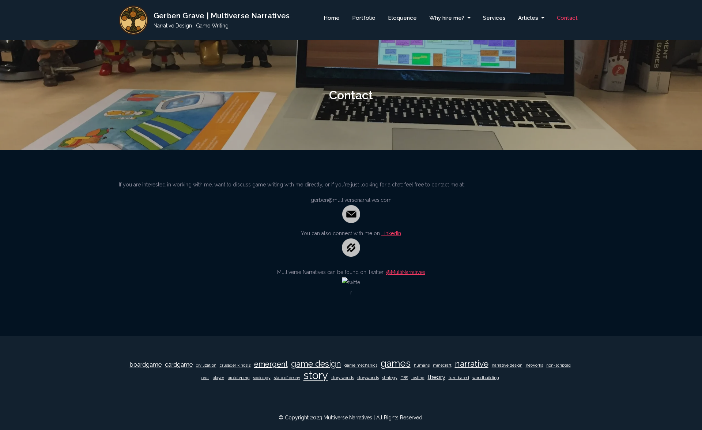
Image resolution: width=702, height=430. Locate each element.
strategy (389, 377)
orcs (205, 377)
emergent (271, 364)
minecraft (442, 365)
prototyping (238, 377)
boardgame (146, 364)
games (396, 363)
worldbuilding (485, 377)
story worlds (342, 377)
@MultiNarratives (405, 272)
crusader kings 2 (235, 365)
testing (417, 377)
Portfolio (363, 18)
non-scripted (558, 365)
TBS (404, 377)
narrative (471, 363)
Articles (528, 18)
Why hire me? (446, 18)
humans (422, 365)
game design (316, 363)
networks (534, 365)
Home (332, 18)
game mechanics (360, 365)
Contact (567, 18)
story (315, 375)
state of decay (287, 377)
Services (494, 18)
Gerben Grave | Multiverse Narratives (222, 15)
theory (436, 377)
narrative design (507, 365)
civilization (206, 365)
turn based (459, 377)
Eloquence (402, 18)
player (218, 377)
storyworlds (368, 377)
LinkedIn (391, 233)
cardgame (179, 364)
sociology (262, 377)
